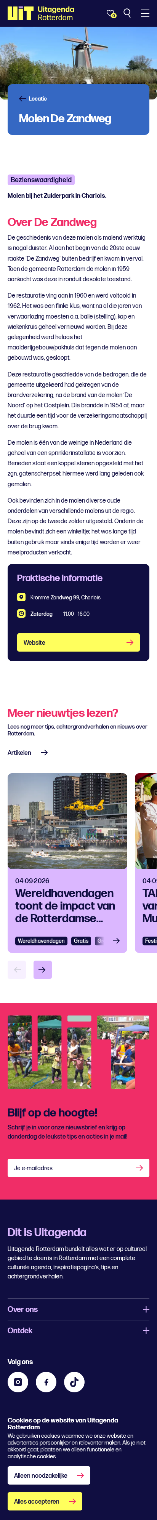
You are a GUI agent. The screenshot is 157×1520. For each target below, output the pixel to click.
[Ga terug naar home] (41, 13)
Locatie (38, 99)
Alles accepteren (36, 1502)
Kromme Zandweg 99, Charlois (65, 597)
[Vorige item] (17, 970)
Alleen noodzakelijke (40, 1476)
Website (34, 643)
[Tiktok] (74, 1382)
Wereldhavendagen (41, 941)
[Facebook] (46, 1382)
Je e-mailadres (33, 1168)
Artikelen (19, 753)
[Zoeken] (127, 13)
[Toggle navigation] (145, 13)
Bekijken (118, 941)
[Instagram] (18, 1382)
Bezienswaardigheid (41, 180)
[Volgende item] (43, 970)
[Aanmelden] (140, 1168)
